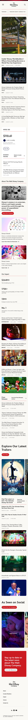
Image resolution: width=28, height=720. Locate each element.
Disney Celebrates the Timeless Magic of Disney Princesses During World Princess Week (13, 89)
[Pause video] (23, 50)
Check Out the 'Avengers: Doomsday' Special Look (14, 550)
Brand (3, 347)
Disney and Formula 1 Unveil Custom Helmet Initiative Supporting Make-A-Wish (13, 318)
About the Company (8, 213)
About (4, 690)
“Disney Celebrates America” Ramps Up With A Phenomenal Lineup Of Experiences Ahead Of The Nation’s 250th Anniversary (14, 414)
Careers (5, 700)
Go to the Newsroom (10, 670)
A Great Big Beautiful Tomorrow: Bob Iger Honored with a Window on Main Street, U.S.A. (13, 118)
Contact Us (5, 703)
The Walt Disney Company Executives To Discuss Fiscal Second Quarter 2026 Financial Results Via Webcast (13, 424)
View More (5, 454)
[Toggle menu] (3, 4)
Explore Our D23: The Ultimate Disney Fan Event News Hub (13, 507)
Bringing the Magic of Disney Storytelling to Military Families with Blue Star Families (14, 344)
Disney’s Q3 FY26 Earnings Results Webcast (12, 162)
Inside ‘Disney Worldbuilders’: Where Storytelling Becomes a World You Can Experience (13, 61)
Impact (4, 697)
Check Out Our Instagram (9, 607)
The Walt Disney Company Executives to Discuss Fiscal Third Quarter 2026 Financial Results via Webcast (13, 171)
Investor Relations (7, 693)
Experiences (5, 321)
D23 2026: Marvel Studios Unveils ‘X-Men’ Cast (14, 515)
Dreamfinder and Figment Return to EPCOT (14, 575)
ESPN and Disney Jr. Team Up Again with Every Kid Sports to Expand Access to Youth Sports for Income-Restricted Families (14, 371)
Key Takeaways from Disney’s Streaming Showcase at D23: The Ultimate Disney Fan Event (13, 98)
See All (6, 148)
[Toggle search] (25, 4)
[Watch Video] (13, 477)
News (3, 65)
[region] (15, 477)
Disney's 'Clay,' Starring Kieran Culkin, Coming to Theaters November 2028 (12, 525)
